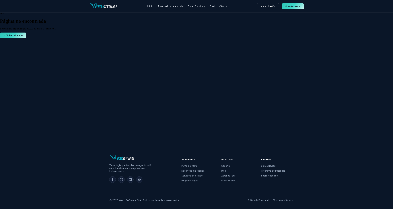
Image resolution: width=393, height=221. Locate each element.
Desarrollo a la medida (170, 6)
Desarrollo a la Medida (192, 170)
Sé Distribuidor (268, 166)
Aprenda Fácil (228, 175)
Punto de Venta (218, 6)
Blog (223, 170)
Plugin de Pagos (189, 180)
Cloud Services (196, 6)
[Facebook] (112, 179)
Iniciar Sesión (268, 6)
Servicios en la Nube (192, 175)
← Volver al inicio (13, 35)
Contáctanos (292, 6)
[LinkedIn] (130, 179)
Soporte (225, 166)
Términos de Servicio (283, 200)
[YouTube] (139, 179)
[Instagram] (121, 179)
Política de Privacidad (258, 200)
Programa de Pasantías (273, 170)
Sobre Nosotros (269, 175)
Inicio (150, 6)
